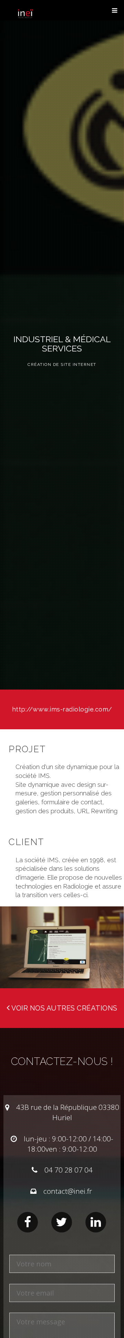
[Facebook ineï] (27, 1222)
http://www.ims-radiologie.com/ (62, 709)
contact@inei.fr (67, 1191)
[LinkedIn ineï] (95, 1222)
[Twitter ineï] (61, 1222)
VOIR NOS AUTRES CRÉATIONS (63, 1008)
